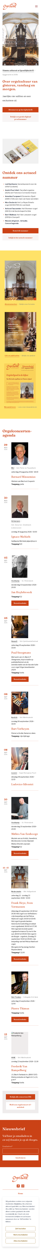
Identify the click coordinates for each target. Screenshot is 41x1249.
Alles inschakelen (20, 1241)
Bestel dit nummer (20, 231)
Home (20, 1193)
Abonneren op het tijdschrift (20, 110)
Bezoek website (20, 603)
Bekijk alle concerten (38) (20, 1097)
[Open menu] (36, 6)
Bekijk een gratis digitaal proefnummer (20, 118)
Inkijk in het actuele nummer (20, 238)
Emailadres (8, 1146)
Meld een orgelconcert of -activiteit (20, 1106)
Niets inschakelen (20, 1235)
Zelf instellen (20, 1229)
